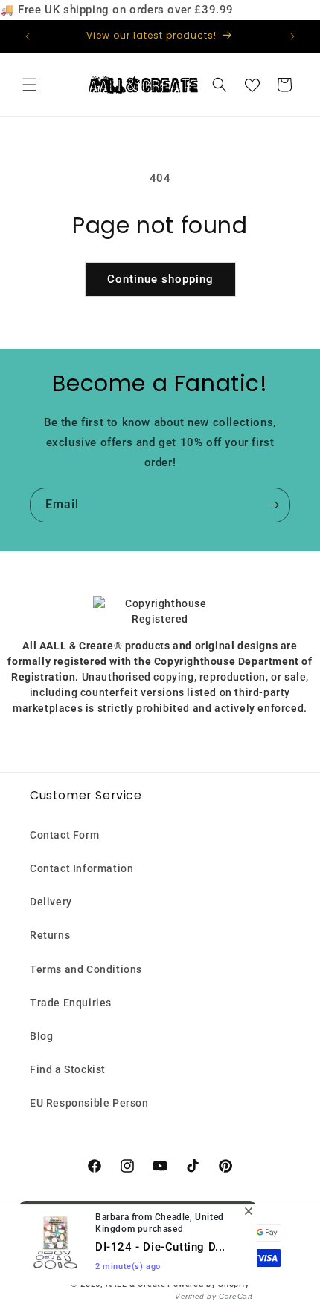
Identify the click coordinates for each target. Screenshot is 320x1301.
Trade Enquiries (71, 1003)
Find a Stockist (68, 1069)
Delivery (51, 902)
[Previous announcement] (27, 36)
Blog (41, 1036)
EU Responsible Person (89, 1103)
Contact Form (64, 835)
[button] (29, 84)
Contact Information (81, 868)
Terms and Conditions (86, 969)
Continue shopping (160, 279)
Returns (50, 935)
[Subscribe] (273, 505)
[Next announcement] (292, 36)
